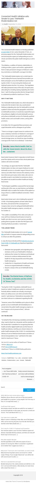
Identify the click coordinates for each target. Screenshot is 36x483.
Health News (10, 358)
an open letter (5, 52)
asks (19, 358)
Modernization (11, 360)
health (6, 24)
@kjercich (9, 344)
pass (18, 360)
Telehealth (28, 360)
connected (25, 358)
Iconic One (9, 481)
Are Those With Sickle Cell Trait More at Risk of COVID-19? (9, 374)
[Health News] (18, 7)
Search (3, 387)
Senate (22, 360)
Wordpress (27, 481)
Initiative (4, 360)
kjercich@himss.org (11, 347)
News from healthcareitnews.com (11, 353)
